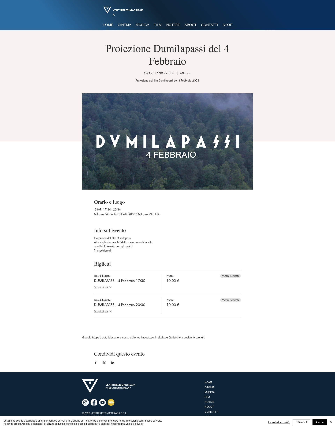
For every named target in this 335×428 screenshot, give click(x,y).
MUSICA (210, 392)
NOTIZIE (209, 402)
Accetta (319, 422)
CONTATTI (211, 412)
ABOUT (209, 407)
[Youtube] (102, 402)
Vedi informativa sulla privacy (127, 423)
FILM (207, 397)
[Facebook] (94, 402)
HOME (208, 382)
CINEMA (210, 387)
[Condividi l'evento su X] (104, 362)
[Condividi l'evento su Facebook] (95, 362)
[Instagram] (85, 402)
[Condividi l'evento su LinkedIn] (112, 362)
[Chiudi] (331, 422)
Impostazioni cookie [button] (279, 422)
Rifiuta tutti (301, 422)
